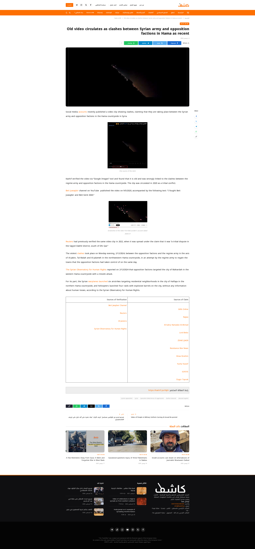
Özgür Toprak (182, 379)
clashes (80, 253)
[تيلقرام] (196, 126)
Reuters (69, 241)
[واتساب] (196, 131)
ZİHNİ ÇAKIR (183, 340)
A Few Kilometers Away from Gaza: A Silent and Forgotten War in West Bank (85, 459)
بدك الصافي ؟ (78, 12)
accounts (82, 112)
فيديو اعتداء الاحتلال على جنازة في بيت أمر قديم (80, 500)
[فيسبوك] (196, 116)
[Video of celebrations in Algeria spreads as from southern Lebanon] (141, 501)
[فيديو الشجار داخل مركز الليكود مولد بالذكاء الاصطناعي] (99, 491)
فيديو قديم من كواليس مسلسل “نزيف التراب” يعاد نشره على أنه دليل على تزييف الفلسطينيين (96, 418)
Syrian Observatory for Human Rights (110, 328)
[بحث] (70, 12)
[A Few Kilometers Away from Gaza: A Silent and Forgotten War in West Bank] (85, 441)
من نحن (141, 5)
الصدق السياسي (162, 12)
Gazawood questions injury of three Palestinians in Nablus (127, 459)
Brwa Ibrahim (182, 356)
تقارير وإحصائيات (128, 12)
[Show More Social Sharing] (122, 43)
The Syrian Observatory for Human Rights (86, 269)
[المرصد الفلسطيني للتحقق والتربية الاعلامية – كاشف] (183, 5)
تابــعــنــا (69, 5)
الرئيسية (180, 12)
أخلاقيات (150, 12)
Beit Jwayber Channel (117, 305)
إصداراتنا (99, 12)
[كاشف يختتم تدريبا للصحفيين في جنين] (99, 512)
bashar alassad (171, 398)
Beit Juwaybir (72, 190)
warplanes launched (98, 281)
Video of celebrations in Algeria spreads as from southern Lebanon (122, 500)
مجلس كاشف (123, 5)
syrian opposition (126, 398)
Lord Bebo (183, 332)
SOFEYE (185, 371)
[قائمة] (188, 12)
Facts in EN (90, 12)
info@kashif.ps (179, 506)
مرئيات (117, 12)
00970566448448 (177, 503)
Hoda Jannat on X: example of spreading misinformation (124, 511)
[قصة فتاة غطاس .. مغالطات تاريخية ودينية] (141, 491)
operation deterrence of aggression (152, 398)
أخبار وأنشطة (140, 12)
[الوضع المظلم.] (67, 13)
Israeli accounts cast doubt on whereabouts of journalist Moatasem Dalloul (170, 459)
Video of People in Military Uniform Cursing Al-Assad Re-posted (154, 417)
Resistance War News (179, 348)
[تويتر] (196, 121)
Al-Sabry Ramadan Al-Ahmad (176, 325)
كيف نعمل (113, 5)
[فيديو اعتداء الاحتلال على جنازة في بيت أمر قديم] (99, 501)
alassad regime (183, 398)
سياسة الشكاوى (100, 5)
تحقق (173, 12)
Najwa (185, 317)
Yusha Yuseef (182, 364)
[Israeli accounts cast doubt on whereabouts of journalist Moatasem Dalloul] (170, 441)
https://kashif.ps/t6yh (158, 390)
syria (136, 398)
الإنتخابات (109, 12)
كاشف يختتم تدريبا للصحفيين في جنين (79, 510)
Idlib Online (183, 309)
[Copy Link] (196, 137)
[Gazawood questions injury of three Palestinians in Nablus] (127, 441)
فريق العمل (133, 5)
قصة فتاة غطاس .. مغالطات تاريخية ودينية (123, 489)
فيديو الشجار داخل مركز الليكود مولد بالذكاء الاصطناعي (80, 489)
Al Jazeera (122, 321)
